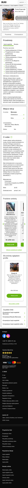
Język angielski (6, 454)
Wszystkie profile (14, 304)
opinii (7, 357)
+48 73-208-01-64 (9, 341)
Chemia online (5, 477)
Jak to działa (5, 380)
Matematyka (5, 459)
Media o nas (5, 388)
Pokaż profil (10, 244)
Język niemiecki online (7, 480)
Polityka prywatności (7, 390)
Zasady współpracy (7, 393)
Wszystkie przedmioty (7, 438)
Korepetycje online (6, 433)
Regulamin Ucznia (6, 398)
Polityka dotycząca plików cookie (10, 400)
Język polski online (7, 482)
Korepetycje (5, 436)
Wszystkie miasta (6, 443)
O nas (3, 375)
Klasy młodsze (5, 457)
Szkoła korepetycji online (8, 446)
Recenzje (4, 385)
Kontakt (4, 377)
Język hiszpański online (8, 475)
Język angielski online (7, 472)
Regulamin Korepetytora (8, 395)
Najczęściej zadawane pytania (9, 382)
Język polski (5, 462)
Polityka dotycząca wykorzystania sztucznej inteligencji (10, 405)
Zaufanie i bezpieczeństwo (8, 408)
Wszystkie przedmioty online (9, 441)
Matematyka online (7, 470)
